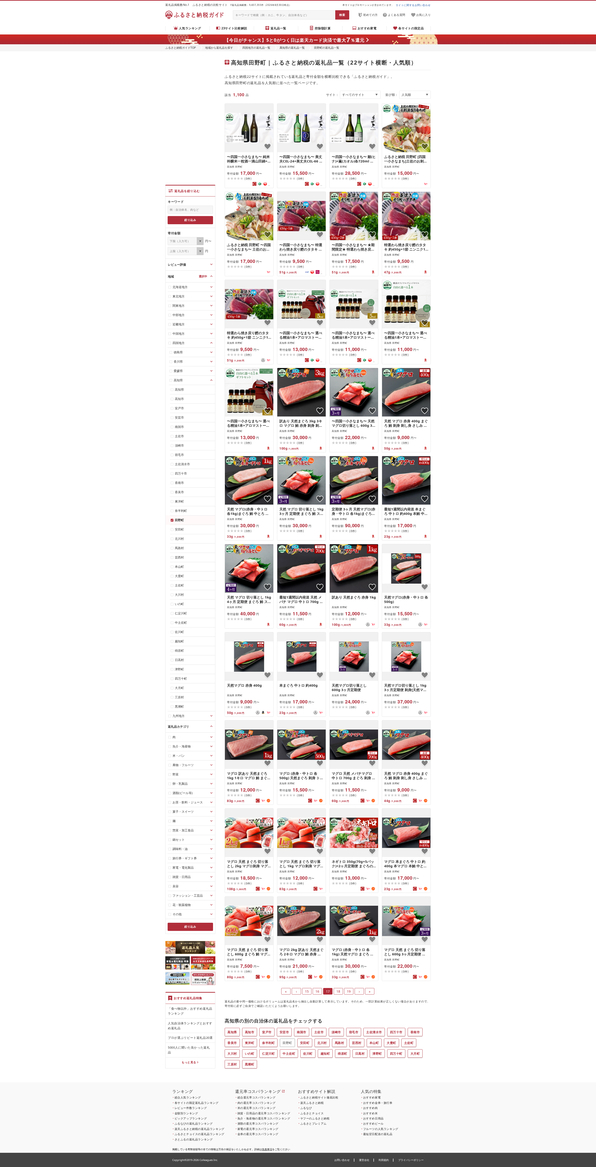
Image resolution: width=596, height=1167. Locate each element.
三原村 (232, 1064)
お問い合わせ (342, 1160)
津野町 (377, 1053)
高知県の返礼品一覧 (292, 48)
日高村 (360, 1053)
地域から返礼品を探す (219, 48)
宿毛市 (354, 1032)
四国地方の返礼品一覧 (256, 48)
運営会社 (364, 1160)
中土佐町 (289, 1053)
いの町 (249, 1053)
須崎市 (336, 1032)
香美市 (232, 1043)
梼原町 (342, 1053)
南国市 (301, 1032)
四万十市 (396, 1032)
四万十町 (396, 1053)
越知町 (325, 1053)
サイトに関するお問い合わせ (413, 5)
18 (338, 991)
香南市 (415, 1032)
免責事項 (267, 1149)
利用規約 (384, 1160)
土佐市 (319, 1032)
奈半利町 (268, 1043)
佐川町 (308, 1053)
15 (307, 991)
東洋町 (249, 1043)
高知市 (249, 1032)
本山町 (374, 1043)
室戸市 (267, 1032)
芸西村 (357, 1043)
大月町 (415, 1053)
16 (317, 991)
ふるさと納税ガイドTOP (180, 48)
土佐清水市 (374, 1032)
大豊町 (391, 1043)
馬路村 (339, 1043)
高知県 (232, 1032)
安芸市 (284, 1032)
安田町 (305, 1043)
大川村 (232, 1053)
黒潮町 (249, 1064)
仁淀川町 (268, 1053)
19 (349, 991)
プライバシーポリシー (411, 1160)
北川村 (322, 1043)
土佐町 (409, 1043)
